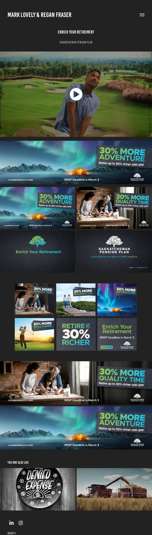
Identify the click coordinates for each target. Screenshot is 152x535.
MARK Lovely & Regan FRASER (39, 14)
